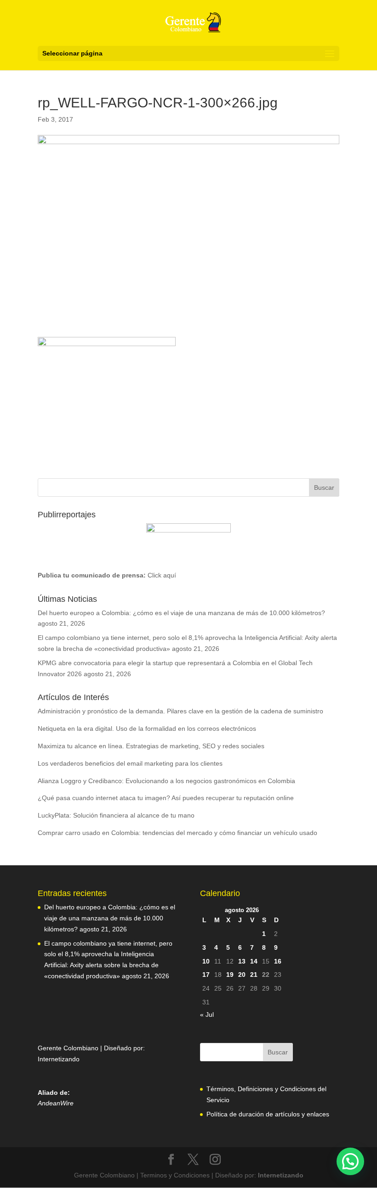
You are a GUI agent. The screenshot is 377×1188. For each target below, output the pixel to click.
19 (230, 974)
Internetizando (59, 1059)
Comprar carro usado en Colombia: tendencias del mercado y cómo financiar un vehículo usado (177, 832)
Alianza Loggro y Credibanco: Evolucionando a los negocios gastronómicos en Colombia (166, 781)
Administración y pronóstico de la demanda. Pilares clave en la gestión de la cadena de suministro (180, 711)
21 (253, 974)
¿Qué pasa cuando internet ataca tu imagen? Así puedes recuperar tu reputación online (166, 797)
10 (206, 961)
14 (253, 961)
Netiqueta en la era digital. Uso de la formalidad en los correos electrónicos (147, 728)
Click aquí (162, 575)
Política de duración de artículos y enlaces (267, 1114)
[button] (350, 1161)
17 (206, 974)
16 (277, 961)
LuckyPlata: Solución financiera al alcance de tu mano (116, 815)
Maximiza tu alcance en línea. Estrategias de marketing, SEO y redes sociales (151, 746)
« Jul (207, 1014)
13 (242, 961)
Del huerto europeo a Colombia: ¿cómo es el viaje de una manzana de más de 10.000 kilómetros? (181, 612)
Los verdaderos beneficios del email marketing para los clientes (130, 763)
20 (242, 974)
